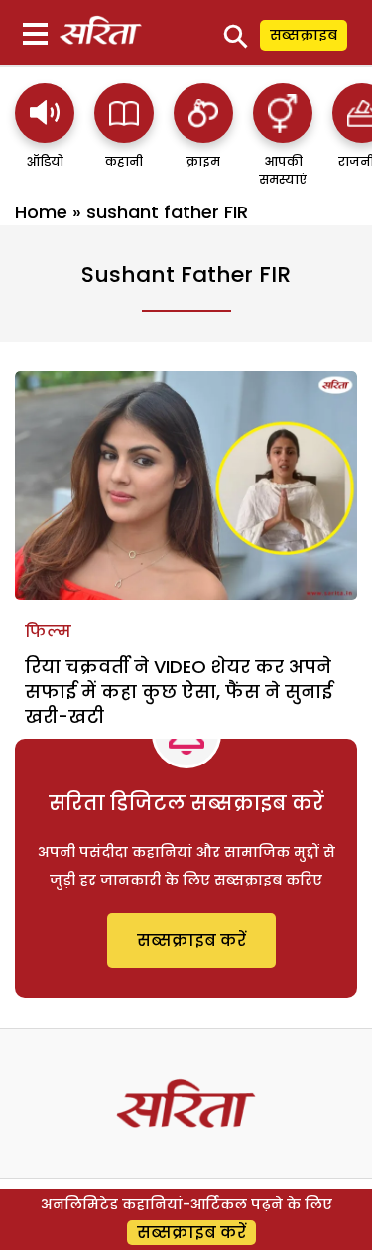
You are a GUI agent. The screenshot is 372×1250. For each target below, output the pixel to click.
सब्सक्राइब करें (191, 940)
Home (41, 212)
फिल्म (48, 632)
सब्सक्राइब (303, 35)
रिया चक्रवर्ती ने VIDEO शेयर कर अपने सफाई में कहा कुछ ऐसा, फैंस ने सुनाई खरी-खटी (178, 691)
